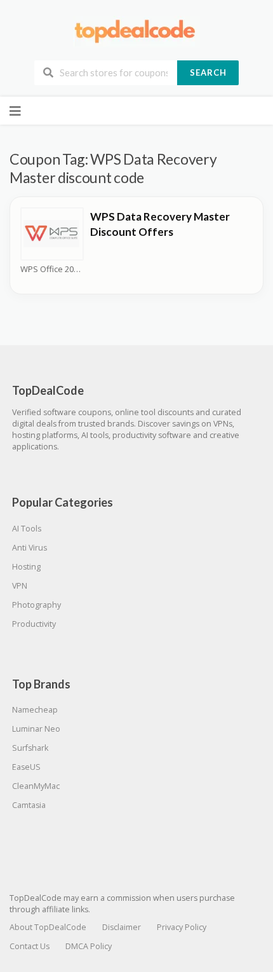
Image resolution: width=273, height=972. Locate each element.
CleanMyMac (36, 786)
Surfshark (30, 748)
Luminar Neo (36, 728)
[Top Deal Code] (136, 31)
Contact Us (30, 946)
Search (208, 72)
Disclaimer (121, 927)
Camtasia (29, 805)
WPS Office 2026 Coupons (52, 269)
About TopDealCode (48, 927)
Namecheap (35, 709)
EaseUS (26, 767)
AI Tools (26, 528)
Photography (36, 604)
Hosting (26, 566)
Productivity (34, 624)
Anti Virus (29, 547)
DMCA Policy (88, 946)
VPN (19, 585)
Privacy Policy (181, 927)
